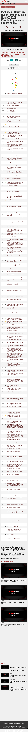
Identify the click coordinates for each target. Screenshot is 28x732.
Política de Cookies (18, 726)
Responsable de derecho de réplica (19, 727)
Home (3, 3)
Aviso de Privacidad (10, 726)
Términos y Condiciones (6, 727)
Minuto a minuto (10, 7)
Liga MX (12, 3)
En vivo (3, 7)
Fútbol (7, 3)
